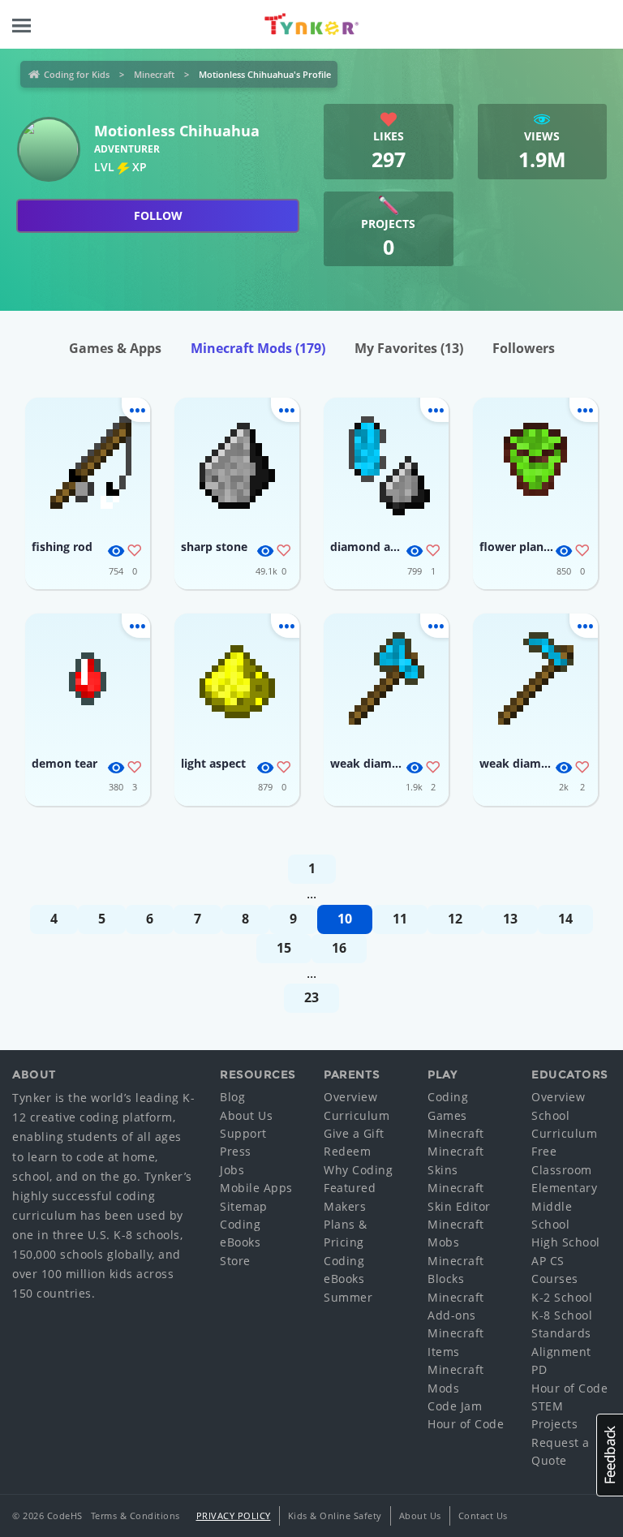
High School (565, 1242)
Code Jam (455, 1406)
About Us (246, 1115)
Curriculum (356, 1115)
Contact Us (483, 1515)
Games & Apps (115, 348)
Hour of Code (466, 1424)
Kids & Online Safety (335, 1515)
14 (565, 919)
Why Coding (358, 1170)
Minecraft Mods (258, 348)
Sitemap (244, 1206)
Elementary (564, 1187)
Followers (523, 348)
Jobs (232, 1170)
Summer (348, 1297)
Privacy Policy (233, 1515)
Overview (350, 1096)
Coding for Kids (77, 74)
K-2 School (561, 1297)
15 (284, 948)
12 (455, 919)
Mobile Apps (256, 1187)
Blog (232, 1096)
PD (539, 1369)
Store (235, 1260)
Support (243, 1133)
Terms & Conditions (135, 1515)
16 (339, 948)
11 (400, 919)
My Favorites (408, 348)
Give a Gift (354, 1133)
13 (510, 919)
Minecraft (154, 74)
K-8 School (561, 1315)
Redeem (347, 1151)
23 (311, 997)
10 (344, 919)
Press (235, 1151)
